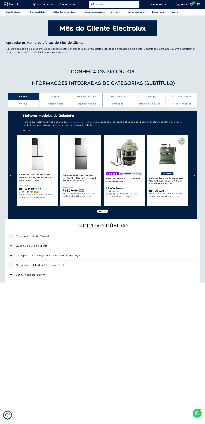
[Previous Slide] (11, 175)
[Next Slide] (194, 175)
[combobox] (114, 4)
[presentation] (102, 236)
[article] (102, 236)
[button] (43, 4)
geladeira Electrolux (76, 122)
